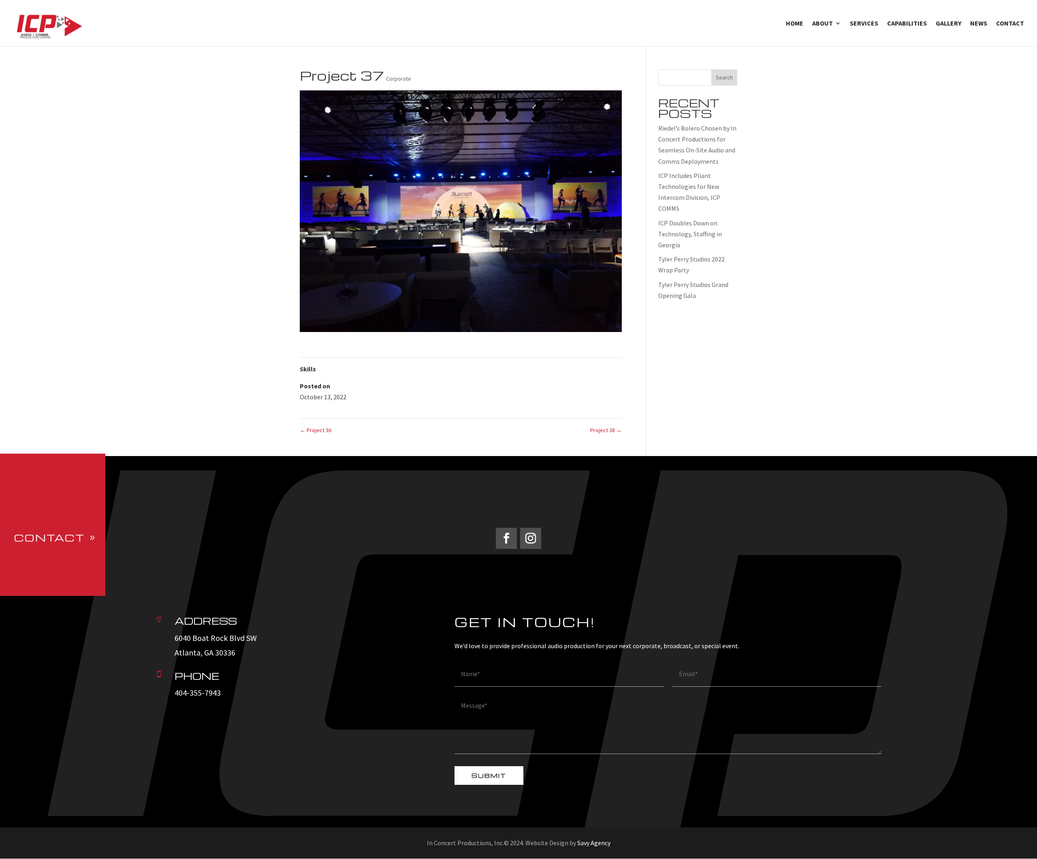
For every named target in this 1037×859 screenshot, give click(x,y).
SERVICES (864, 23)
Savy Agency (593, 843)
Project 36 (315, 430)
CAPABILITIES (907, 23)
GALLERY (948, 23)
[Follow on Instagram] (530, 538)
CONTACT (1010, 23)
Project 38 (606, 430)
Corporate (398, 78)
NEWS (978, 23)
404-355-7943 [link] (198, 693)
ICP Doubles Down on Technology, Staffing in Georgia (690, 234)
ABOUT (822, 23)
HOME (794, 23)
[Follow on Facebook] (506, 538)
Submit (489, 775)
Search (724, 77)
